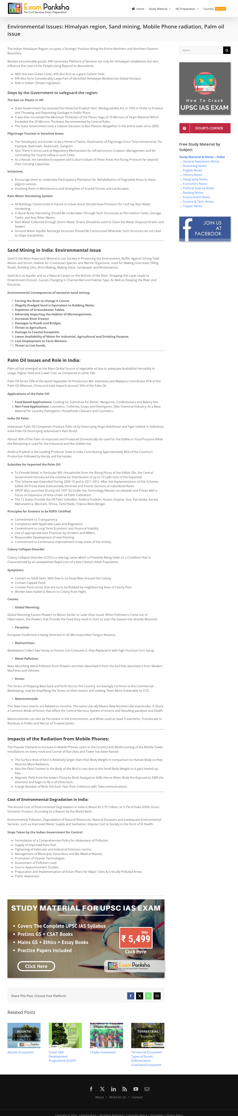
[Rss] (124, 1089)
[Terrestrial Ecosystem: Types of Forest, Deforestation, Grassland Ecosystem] (147, 1025)
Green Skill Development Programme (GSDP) (62, 1056)
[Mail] (147, 1089)
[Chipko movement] (106, 1025)
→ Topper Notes (190, 206)
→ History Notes (190, 175)
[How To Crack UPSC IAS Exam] (205, 64)
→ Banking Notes (191, 193)
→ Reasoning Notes (193, 166)
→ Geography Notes (193, 179)
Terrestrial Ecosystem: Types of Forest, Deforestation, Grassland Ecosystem (147, 1058)
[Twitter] (102, 1089)
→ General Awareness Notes (199, 161)
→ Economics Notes (193, 184)
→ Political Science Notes (196, 188)
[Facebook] (91, 1089)
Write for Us (117, 1097)
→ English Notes (190, 170)
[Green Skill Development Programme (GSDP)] (65, 1025)
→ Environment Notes (194, 197)
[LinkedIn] (113, 1089)
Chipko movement (103, 1052)
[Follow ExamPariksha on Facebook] (205, 218)
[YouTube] (136, 1089)
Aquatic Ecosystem (20, 1052)
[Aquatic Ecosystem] (24, 1025)
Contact (137, 1097)
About (99, 1097)
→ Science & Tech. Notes (196, 202)
